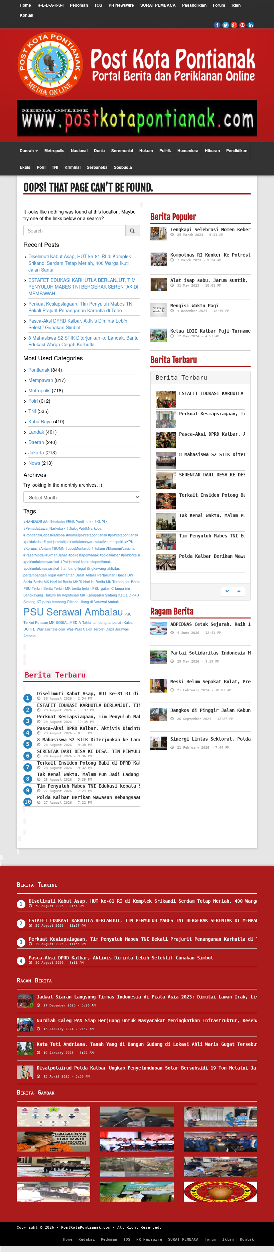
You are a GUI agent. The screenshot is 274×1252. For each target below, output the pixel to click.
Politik (165, 150)
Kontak (26, 15)
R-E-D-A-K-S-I (50, 5)
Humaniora (187, 150)
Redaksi (87, 1239)
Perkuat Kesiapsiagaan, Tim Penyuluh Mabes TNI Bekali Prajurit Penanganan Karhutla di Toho (148, 939)
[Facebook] (217, 25)
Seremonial (122, 150)
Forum (219, 5)
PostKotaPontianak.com (85, 1227)
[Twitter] (225, 25)
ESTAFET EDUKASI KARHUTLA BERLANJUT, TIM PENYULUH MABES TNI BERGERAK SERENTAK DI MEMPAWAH (146, 920)
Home (25, 5)
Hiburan (212, 150)
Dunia (99, 150)
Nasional (79, 150)
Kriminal (72, 167)
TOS (98, 5)
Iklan (236, 5)
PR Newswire (121, 5)
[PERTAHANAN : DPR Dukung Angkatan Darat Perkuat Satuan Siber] (137, 1117)
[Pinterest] (242, 25)
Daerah (27, 150)
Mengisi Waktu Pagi (194, 305)
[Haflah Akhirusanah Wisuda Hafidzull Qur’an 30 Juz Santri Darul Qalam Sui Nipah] (53, 1117)
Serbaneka (97, 167)
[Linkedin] (250, 25)
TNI (55, 167)
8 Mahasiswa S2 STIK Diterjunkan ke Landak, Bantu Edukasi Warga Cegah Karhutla (140, 739)
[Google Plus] (234, 25)
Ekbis (25, 167)
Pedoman (79, 5)
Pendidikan (236, 150)
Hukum (146, 150)
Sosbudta (123, 167)
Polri (41, 167)
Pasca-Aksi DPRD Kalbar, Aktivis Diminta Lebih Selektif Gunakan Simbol (129, 728)
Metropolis (54, 150)
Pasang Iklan (194, 5)
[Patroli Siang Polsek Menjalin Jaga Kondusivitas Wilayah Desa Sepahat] (220, 1117)
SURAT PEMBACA (158, 5)
